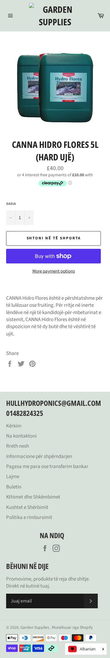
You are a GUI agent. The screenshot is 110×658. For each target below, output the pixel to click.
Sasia (11, 204)
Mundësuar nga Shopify (72, 627)
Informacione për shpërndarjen (39, 456)
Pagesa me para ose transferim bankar (47, 466)
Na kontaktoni (21, 436)
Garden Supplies (35, 627)
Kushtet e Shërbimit (27, 507)
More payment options (53, 271)
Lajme (12, 476)
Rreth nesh (17, 446)
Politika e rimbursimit (29, 517)
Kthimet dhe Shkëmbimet (33, 497)
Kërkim (13, 426)
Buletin (13, 487)
